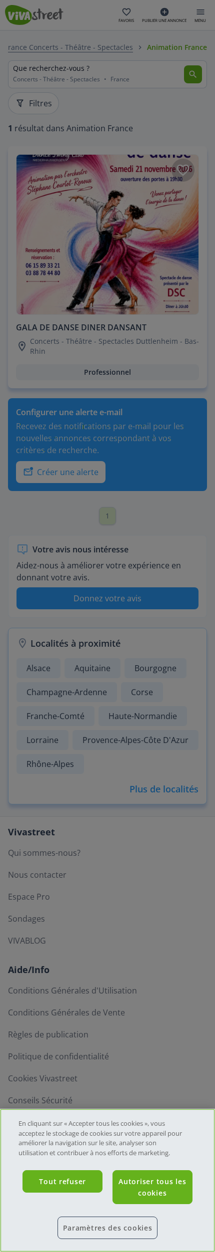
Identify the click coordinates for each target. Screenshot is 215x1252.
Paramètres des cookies (107, 1228)
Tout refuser (62, 1181)
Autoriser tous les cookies (152, 1187)
